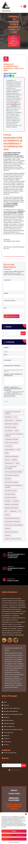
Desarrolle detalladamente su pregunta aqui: (13, 375)
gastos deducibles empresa (13, 472)
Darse (7, 453)
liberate (7, 515)
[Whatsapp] (13, 75)
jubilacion (13, 511)
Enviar (6, 401)
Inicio (13, 37)
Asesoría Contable (9, 723)
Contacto (7, 738)
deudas (7, 460)
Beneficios (6, 735)
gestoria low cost (11, 491)
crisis (18, 449)
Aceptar (14, 831)
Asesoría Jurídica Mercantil (12, 708)
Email (6, 354)
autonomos (8, 431)
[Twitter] (7, 75)
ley (20, 511)
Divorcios (6, 717)
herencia (16, 501)
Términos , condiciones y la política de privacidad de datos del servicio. (13, 389)
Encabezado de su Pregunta (12, 365)
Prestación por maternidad (13, 525)
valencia (7, 535)
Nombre (6, 293)
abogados (8, 417)
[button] (26, 814)
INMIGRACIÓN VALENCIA (11, 508)
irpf (6, 511)
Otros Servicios (8, 732)
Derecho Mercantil (9, 726)
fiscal (17, 463)
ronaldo (7, 528)
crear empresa (9, 449)
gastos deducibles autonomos (11, 467)
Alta (15, 417)
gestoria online (10, 494)
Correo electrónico (10, 300)
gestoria (8, 479)
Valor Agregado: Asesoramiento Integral (14, 806)
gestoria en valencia (11, 482)
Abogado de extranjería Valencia (12, 412)
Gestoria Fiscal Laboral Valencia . (13, 729)
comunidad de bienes (11, 439)
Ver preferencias (14, 839)
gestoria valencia (10, 497)
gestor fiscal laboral (12, 475)
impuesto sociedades (11, 504)
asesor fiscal (9, 420)
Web (5, 308)
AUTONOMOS (13, 38)
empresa (14, 460)
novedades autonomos (12, 521)
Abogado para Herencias (11, 711)
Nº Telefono (7, 360)
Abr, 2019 (6, 59)
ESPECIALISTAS (9, 463)
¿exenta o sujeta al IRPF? (12, 539)
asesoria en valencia (11, 424)
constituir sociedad (11, 443)
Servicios (6, 705)
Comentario (7, 280)
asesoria (18, 420)
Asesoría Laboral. (9, 720)
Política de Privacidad (14, 842)
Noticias (6, 744)
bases (16, 431)
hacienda (8, 501)
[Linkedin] (10, 75)
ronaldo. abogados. (11, 532)
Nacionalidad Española (12, 518)
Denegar (13, 835)
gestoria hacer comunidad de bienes (13, 486)
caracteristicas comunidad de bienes (14, 435)
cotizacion (8, 446)
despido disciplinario (11, 456)
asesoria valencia (10, 427)
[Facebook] (5, 75)
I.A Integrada (7, 741)
